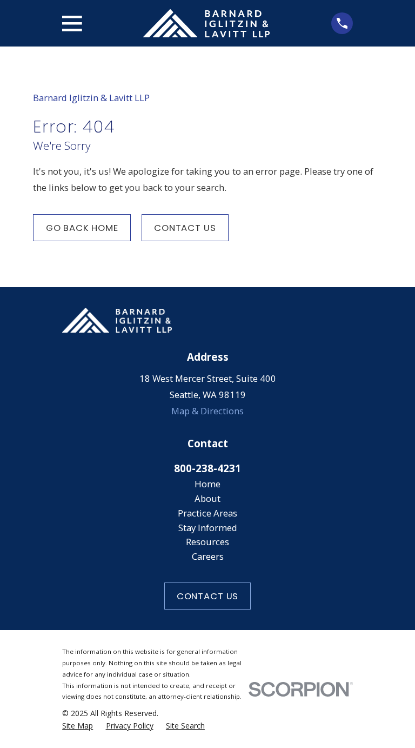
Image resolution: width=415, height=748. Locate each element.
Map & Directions (207, 411)
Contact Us (185, 227)
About (207, 498)
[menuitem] (77, 726)
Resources (207, 541)
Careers (208, 556)
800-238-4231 (207, 468)
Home (207, 484)
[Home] (206, 23)
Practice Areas (207, 513)
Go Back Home (82, 227)
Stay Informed (207, 527)
